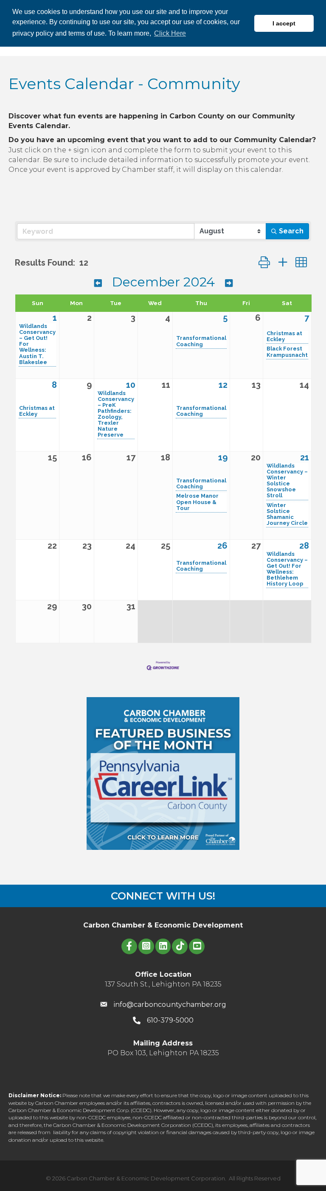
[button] (264, 262)
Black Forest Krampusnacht (287, 352)
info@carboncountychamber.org (170, 1004)
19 (223, 457)
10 (130, 385)
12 (223, 385)
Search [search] (291, 231)
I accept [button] (284, 23)
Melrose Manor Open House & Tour (197, 502)
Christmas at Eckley (284, 336)
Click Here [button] (170, 33)
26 (222, 546)
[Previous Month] (98, 283)
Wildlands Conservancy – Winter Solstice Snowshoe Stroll (287, 481)
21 (304, 457)
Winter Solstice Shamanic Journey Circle (287, 514)
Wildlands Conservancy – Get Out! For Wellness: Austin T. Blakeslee (37, 344)
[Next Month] (228, 283)
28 (304, 546)
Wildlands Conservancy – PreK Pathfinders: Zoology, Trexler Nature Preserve (116, 414)
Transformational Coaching (201, 341)
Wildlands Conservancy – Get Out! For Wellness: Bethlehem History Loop (287, 569)
